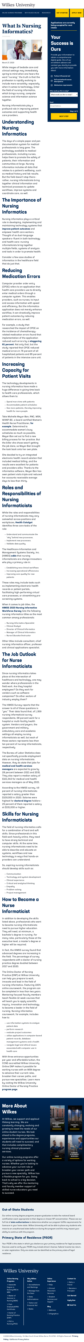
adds (13, 556)
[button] (62, 13)
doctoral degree (22, 801)
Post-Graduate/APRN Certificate (13, 1307)
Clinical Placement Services (51, 1291)
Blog (49, 1307)
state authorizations (19, 1222)
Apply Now (71, 1300)
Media (31, 1309)
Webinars (52, 1310)
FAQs (51, 1285)
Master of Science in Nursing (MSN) (12, 1298)
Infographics (54, 1314)
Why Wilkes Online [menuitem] (32, 13)
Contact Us (71, 1279)
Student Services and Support (52, 1299)
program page (9, 1089)
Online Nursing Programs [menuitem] (12, 13)
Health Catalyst (23, 522)
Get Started (71, 1296)
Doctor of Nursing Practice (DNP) (13, 1315)
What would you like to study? (59, 91)
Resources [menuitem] (46, 13)
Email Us (73, 1305)
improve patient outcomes (16, 229)
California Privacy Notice (19, 1339)
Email (51, 102)
